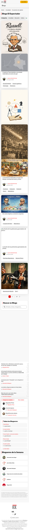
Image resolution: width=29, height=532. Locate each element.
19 (16, 296)
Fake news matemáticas (8, 258)
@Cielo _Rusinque (8, 431)
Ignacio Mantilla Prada (12, 78)
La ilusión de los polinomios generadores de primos (14, 247)
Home (2, 10)
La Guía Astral (6, 448)
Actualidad (8, 10)
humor (4, 191)
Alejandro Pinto (6, 367)
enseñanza (5, 189)
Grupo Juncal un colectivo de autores (14, 474)
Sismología (5, 86)
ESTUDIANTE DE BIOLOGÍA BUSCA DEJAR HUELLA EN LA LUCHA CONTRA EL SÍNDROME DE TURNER (12, 373)
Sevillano (9, 479)
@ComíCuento (8, 435)
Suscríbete (24, 2)
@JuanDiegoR (8, 440)
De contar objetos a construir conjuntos (13, 214)
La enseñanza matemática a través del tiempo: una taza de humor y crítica (12, 178)
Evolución (19, 189)
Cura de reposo (10, 408)
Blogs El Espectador (11, 14)
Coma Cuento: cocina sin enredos (10, 434)
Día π (16, 291)
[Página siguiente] (20, 296)
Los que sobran (6, 429)
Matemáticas (11, 191)
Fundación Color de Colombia (12, 415)
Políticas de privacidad (13, 521)
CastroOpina (6, 424)
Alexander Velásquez (7, 383)
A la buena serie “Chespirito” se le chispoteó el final (12, 380)
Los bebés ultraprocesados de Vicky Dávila (11, 387)
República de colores (11, 413)
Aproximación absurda (8, 291)
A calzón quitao (6, 444)
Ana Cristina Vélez (10, 463)
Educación (17, 18)
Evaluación (12, 189)
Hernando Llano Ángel (11, 457)
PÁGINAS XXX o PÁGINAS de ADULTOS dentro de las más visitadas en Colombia (12, 364)
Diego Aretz (9, 485)
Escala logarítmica (17, 83)
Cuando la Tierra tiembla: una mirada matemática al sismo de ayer (12, 73)
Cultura (22, 18)
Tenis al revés (6, 439)
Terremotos (12, 86)
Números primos (19, 258)
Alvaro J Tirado (6, 376)
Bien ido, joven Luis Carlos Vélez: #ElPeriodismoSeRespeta (8, 393)
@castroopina (7, 426)
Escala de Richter (7, 83)
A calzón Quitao (8, 445)
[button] (27, 18)
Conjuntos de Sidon (7, 223)
